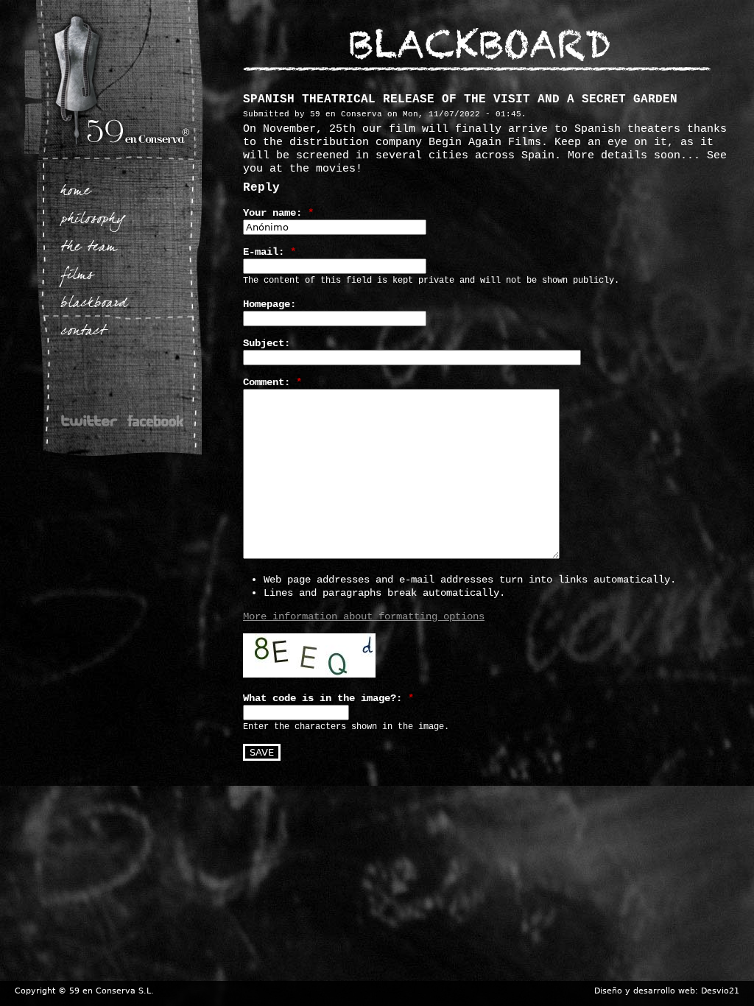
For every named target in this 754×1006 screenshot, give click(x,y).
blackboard (94, 304)
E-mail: (269, 252)
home (76, 192)
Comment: (272, 382)
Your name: (278, 213)
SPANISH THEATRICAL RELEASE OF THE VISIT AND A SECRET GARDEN (460, 99)
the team (88, 248)
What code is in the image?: (328, 698)
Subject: (266, 343)
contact (84, 332)
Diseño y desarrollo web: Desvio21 (666, 991)
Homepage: (269, 304)
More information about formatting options (364, 616)
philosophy (93, 220)
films (77, 276)
